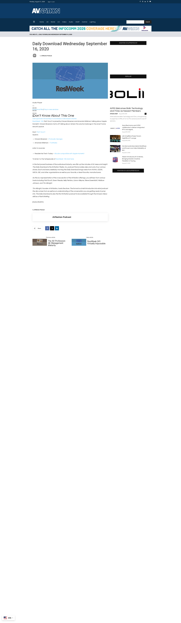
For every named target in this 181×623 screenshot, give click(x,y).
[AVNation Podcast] (42, 217)
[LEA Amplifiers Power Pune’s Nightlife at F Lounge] (115, 138)
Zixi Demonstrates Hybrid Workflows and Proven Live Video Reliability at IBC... (134, 148)
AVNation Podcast (46, 55)
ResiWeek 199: (38, 121)
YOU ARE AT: (33, 34)
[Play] (33, 105)
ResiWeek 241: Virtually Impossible (96, 242)
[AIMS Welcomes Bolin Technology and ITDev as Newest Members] (128, 93)
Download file (37, 109)
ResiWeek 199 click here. (65, 159)
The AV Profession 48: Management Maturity (56, 243)
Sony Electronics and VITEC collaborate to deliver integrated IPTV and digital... (133, 127)
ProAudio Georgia (55, 139)
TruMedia (53, 143)
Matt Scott (41, 132)
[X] (147, 1)
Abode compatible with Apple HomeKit (69, 153)
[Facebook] (140, 1)
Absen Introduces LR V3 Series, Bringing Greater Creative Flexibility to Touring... (132, 159)
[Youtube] (150, 1)
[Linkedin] (145, 1)
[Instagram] (142, 1)
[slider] (54, 118)
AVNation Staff (114, 113)
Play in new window (51, 109)
